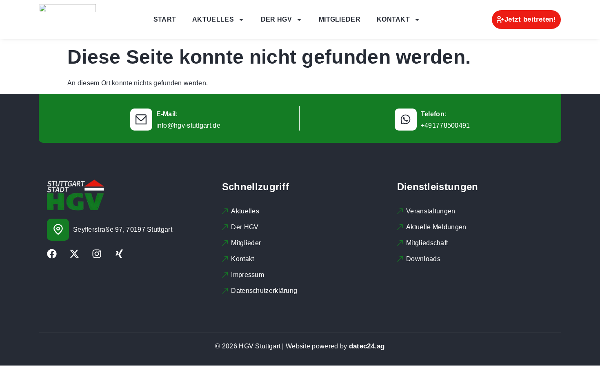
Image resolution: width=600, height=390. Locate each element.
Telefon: (434, 114)
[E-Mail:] (141, 120)
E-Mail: (167, 114)
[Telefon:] (406, 120)
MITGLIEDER (339, 19)
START (164, 19)
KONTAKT (393, 19)
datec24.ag (367, 346)
